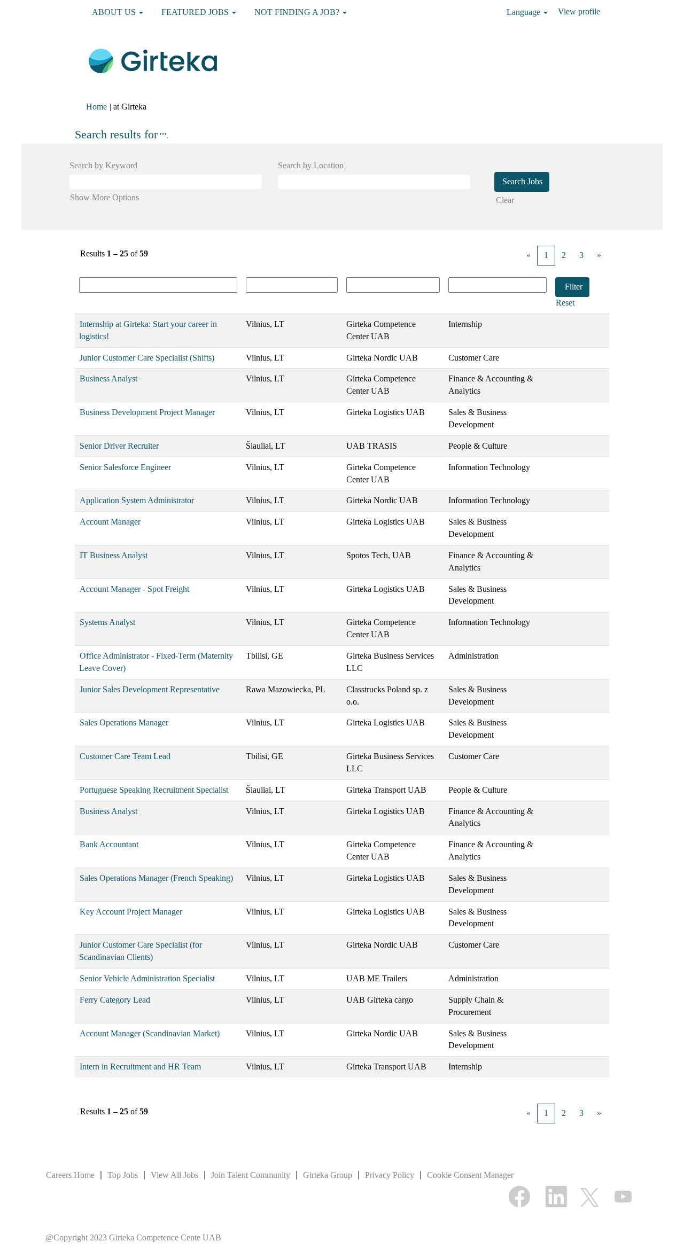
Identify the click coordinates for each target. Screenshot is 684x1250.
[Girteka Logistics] (153, 60)
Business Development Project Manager (147, 412)
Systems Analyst (107, 622)
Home (96, 106)
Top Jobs (122, 1174)
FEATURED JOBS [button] (196, 12)
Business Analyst (108, 378)
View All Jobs (174, 1174)
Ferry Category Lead (115, 999)
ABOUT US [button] (115, 12)
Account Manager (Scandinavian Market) (150, 1033)
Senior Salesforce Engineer (125, 467)
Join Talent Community (250, 1174)
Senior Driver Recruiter (119, 445)
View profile (579, 11)
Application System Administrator (137, 500)
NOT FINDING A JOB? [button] (297, 12)
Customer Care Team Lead (125, 756)
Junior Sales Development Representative (150, 689)
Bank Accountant (109, 844)
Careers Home (70, 1174)
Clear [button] (505, 200)
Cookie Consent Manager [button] (470, 1174)
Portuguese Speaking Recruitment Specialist (154, 789)
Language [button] (524, 12)
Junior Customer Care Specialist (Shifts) (147, 357)
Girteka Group (327, 1174)
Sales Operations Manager (124, 722)
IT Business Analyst (113, 555)
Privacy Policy (389, 1174)
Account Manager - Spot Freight (134, 588)
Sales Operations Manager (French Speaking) (156, 877)
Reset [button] (565, 302)
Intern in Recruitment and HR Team (140, 1066)
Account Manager (110, 521)
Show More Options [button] (104, 197)
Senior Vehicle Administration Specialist (147, 978)
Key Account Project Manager (131, 911)
